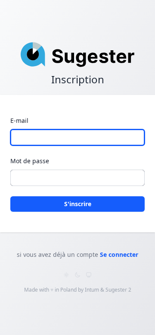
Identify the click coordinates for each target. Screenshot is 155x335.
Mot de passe (29, 161)
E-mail (19, 120)
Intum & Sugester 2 (108, 289)
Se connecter (119, 254)
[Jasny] (66, 275)
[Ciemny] (77, 275)
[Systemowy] (88, 275)
